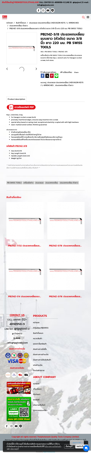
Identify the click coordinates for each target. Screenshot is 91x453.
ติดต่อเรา (36, 394)
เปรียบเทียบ (67, 72)
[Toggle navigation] (88, 17)
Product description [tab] (16, 99)
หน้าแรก (36, 322)
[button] (82, 17)
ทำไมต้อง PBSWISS (40, 327)
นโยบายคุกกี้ (14, 449)
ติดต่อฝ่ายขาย (38, 370)
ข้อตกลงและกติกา (40, 410)
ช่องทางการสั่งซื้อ (40, 349)
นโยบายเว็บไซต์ (39, 405)
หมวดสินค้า (37, 338)
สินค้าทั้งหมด (38, 333)
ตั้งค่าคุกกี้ (69, 446)
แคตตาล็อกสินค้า (40, 343)
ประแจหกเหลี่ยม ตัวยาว (64, 85)
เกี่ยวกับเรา (37, 389)
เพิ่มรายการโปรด (49, 72)
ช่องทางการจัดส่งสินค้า (42, 359)
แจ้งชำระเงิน (37, 365)
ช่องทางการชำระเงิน (40, 354)
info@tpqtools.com (17, 342)
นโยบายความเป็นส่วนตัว (53, 446)
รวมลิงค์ (36, 399)
